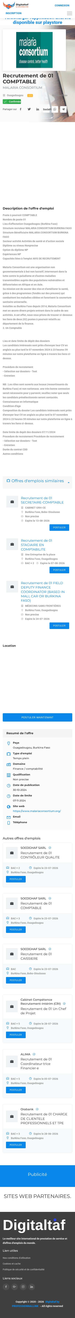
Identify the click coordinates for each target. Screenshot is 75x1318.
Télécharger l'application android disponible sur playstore (37, 20)
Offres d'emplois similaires (37, 480)
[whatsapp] (55, 109)
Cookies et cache (12, 1263)
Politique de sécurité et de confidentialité (23, 1269)
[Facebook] (20, 109)
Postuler (59, 527)
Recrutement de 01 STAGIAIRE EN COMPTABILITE (36, 545)
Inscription (13, 13)
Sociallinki (46, 109)
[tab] (37, 482)
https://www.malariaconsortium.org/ (37, 811)
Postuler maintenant (37, 717)
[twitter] (29, 109)
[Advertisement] (37, 167)
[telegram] (63, 109)
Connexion (62, 5)
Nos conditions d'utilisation (16, 1258)
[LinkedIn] (37, 109)
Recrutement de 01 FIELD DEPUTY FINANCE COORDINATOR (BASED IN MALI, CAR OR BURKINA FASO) (43, 592)
